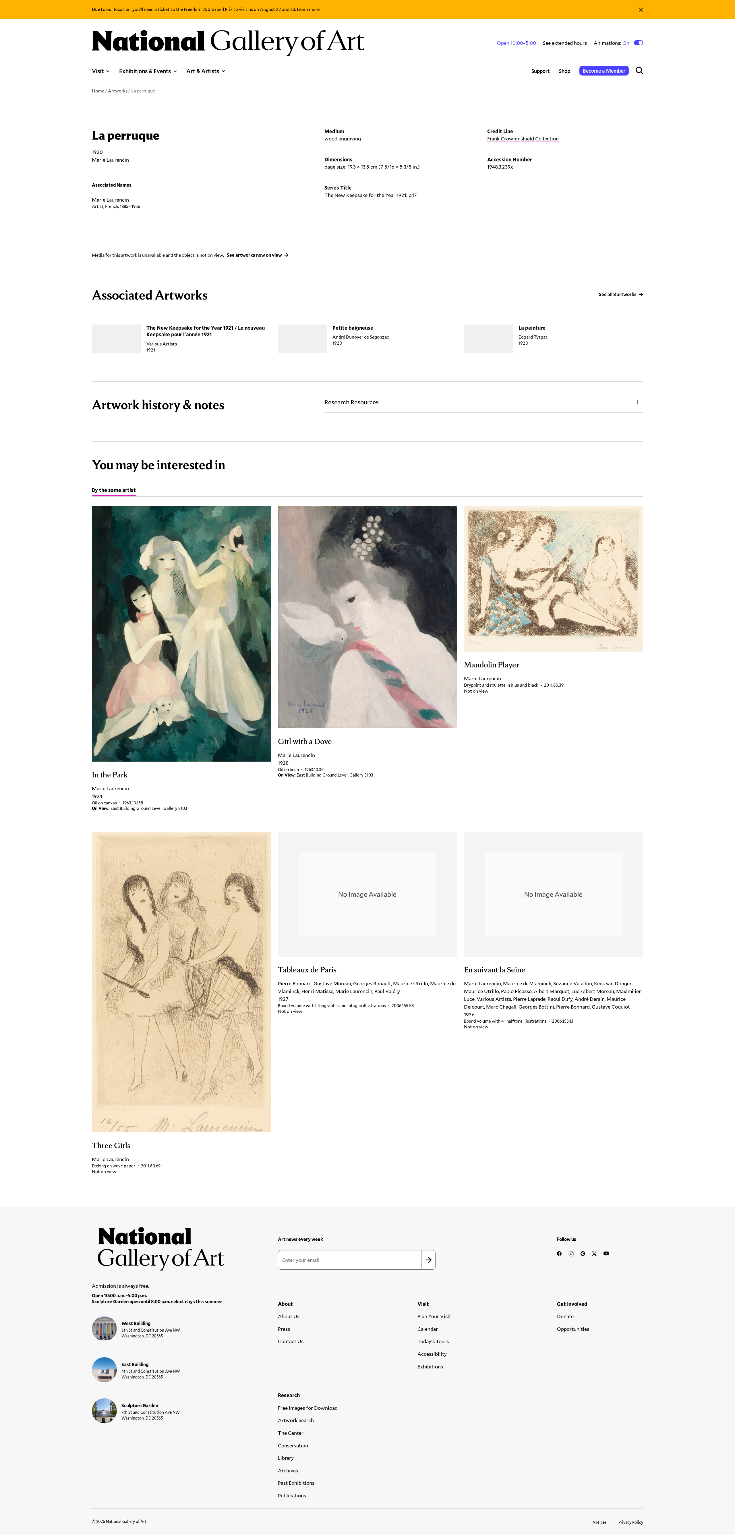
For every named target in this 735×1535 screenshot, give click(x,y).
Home (98, 91)
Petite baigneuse (352, 327)
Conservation (293, 1445)
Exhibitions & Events (145, 71)
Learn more (308, 9)
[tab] (114, 490)
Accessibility (432, 1353)
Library (286, 1457)
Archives (288, 1470)
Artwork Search (296, 1420)
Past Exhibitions (296, 1482)
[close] (641, 9)
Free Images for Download (308, 1407)
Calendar (427, 1328)
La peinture (532, 327)
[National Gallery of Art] (158, 1246)
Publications (292, 1495)
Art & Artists (202, 71)
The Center (290, 1432)
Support (540, 70)
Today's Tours (433, 1341)
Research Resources (351, 402)
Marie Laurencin (110, 199)
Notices (600, 1522)
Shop (564, 70)
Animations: (612, 43)
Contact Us (290, 1341)
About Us (288, 1316)
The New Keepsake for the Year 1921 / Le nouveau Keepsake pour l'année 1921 (205, 331)
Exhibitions (430, 1366)
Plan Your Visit (434, 1316)
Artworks (117, 91)
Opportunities (573, 1328)
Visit (98, 71)
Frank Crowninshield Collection (523, 138)
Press (284, 1328)
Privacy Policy (630, 1522)
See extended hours (565, 42)
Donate (565, 1316)
